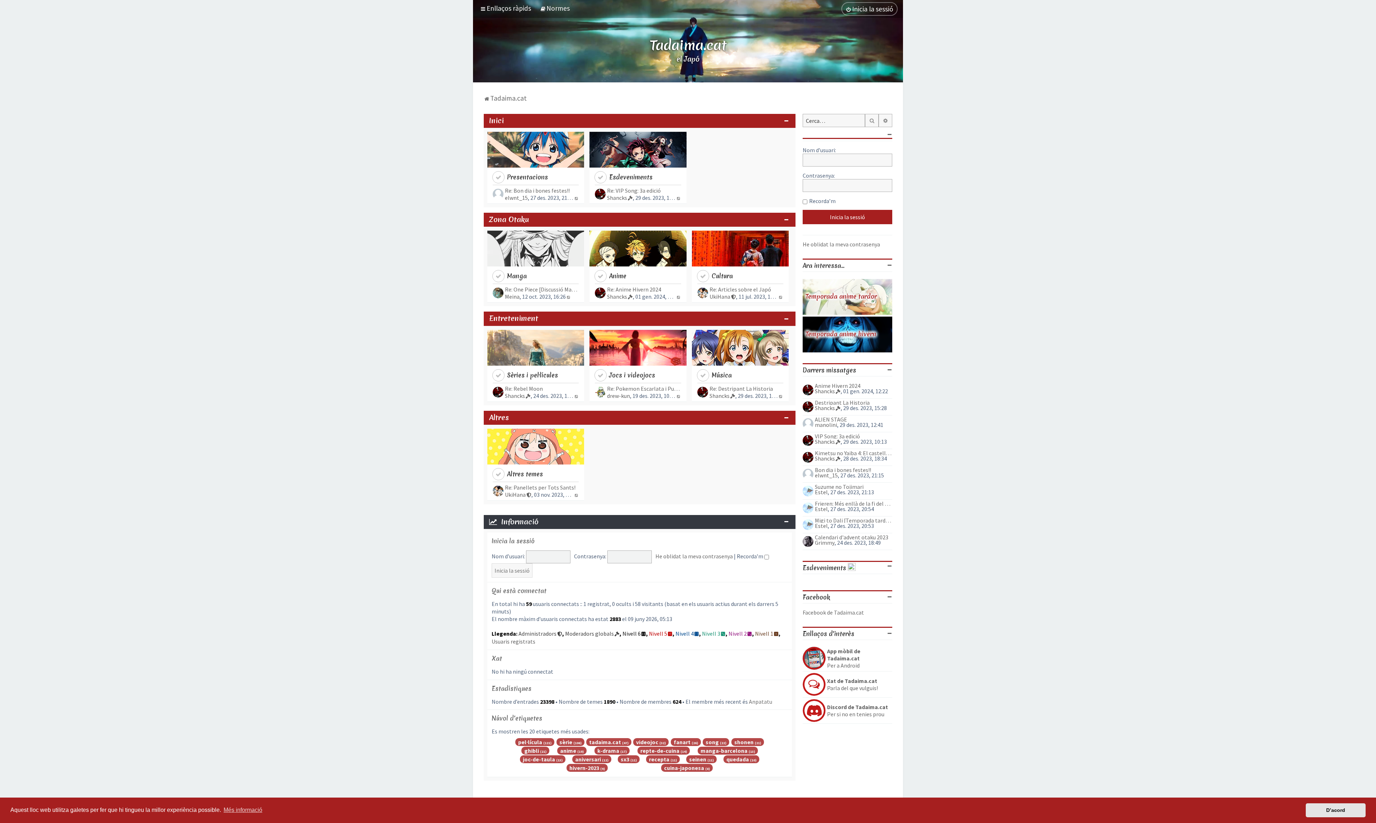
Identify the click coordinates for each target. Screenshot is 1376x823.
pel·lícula (530, 742)
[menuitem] (555, 8)
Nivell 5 (658, 633)
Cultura (722, 276)
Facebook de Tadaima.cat (833, 612)
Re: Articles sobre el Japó (740, 289)
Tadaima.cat (688, 45)
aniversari (588, 759)
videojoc (647, 742)
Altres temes (525, 474)
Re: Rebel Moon (524, 388)
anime (568, 750)
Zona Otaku (509, 220)
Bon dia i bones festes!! (843, 469)
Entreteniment (513, 318)
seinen (697, 759)
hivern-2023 (584, 767)
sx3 (625, 759)
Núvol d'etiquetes (517, 718)
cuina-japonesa (684, 767)
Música (722, 375)
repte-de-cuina (659, 750)
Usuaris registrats (513, 641)
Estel (821, 492)
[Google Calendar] (852, 568)
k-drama (608, 750)
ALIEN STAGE (831, 419)
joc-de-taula (539, 759)
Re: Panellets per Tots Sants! (540, 487)
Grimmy (825, 542)
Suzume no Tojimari (839, 486)
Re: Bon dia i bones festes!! (537, 190)
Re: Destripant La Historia (741, 388)
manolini (826, 424)
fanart (682, 742)
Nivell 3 (711, 633)
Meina (512, 296)
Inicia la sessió (513, 541)
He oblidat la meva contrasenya (694, 556)
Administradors (537, 633)
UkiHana (720, 296)
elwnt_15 (516, 197)
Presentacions (527, 177)
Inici (496, 121)
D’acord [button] (1335, 810)
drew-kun (618, 395)
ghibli (531, 750)
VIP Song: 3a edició (837, 436)
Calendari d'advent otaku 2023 (851, 537)
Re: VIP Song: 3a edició (634, 190)
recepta (659, 759)
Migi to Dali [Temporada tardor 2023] (853, 520)
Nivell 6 (631, 633)
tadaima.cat (605, 742)
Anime (617, 276)
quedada (737, 759)
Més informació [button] (243, 810)
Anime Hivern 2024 (837, 385)
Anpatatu (760, 701)
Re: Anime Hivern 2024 (634, 289)
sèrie (565, 742)
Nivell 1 (764, 633)
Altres (499, 418)
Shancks (617, 197)
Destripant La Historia (842, 402)
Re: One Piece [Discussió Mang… (542, 289)
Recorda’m (750, 556)
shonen (744, 742)
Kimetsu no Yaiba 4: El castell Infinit (853, 453)
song (712, 742)
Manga (517, 276)
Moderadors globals (589, 633)
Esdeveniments (631, 177)
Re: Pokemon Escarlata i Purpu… (644, 388)
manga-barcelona (724, 750)
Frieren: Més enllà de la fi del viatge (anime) (853, 503)
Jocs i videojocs (632, 375)
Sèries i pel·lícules (532, 375)
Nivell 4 (684, 633)
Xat (497, 658)
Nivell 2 (737, 633)
